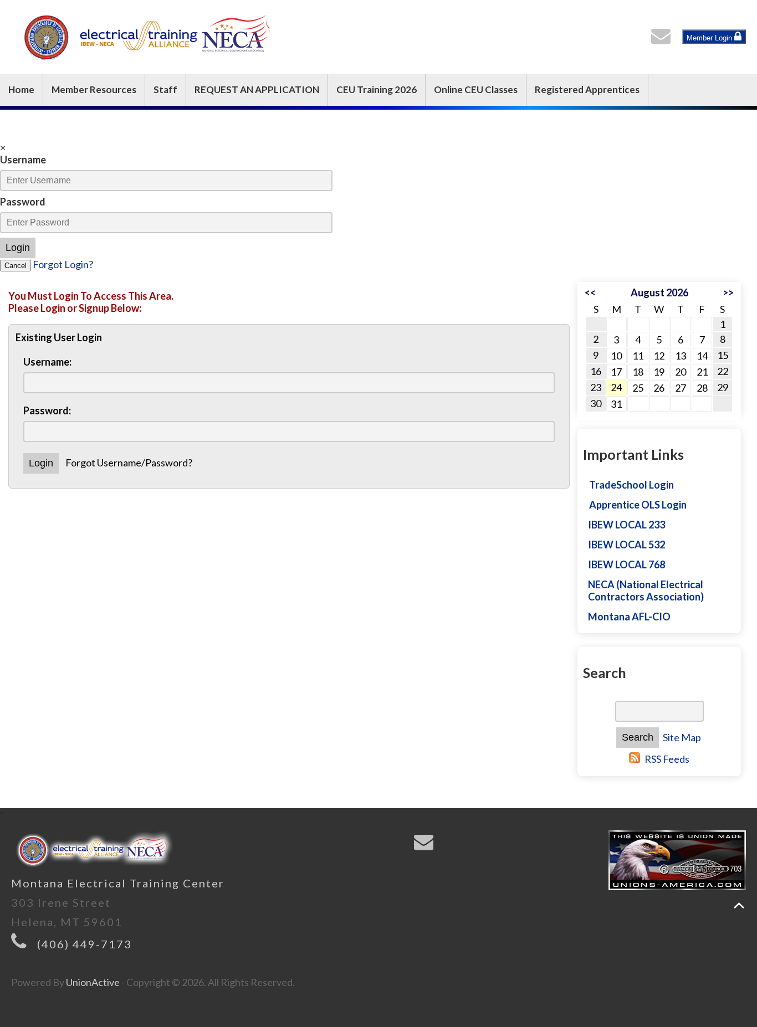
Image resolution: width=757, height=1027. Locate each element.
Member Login (710, 38)
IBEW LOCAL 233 (626, 524)
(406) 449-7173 (84, 944)
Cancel (15, 265)
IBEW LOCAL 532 (626, 544)
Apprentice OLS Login (638, 505)
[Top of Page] (739, 905)
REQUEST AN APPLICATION (257, 89)
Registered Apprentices (587, 89)
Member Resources (94, 89)
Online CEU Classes (476, 89)
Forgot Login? (63, 264)
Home (21, 89)
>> (728, 292)
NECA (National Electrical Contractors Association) (646, 590)
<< (590, 292)
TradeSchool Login (631, 485)
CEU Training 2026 (376, 89)
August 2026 (659, 292)
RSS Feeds (667, 759)
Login (18, 247)
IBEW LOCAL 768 (626, 564)
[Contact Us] (663, 39)
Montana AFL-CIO (629, 616)
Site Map (682, 737)
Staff (165, 89)
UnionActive (93, 982)
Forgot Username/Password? (128, 462)
